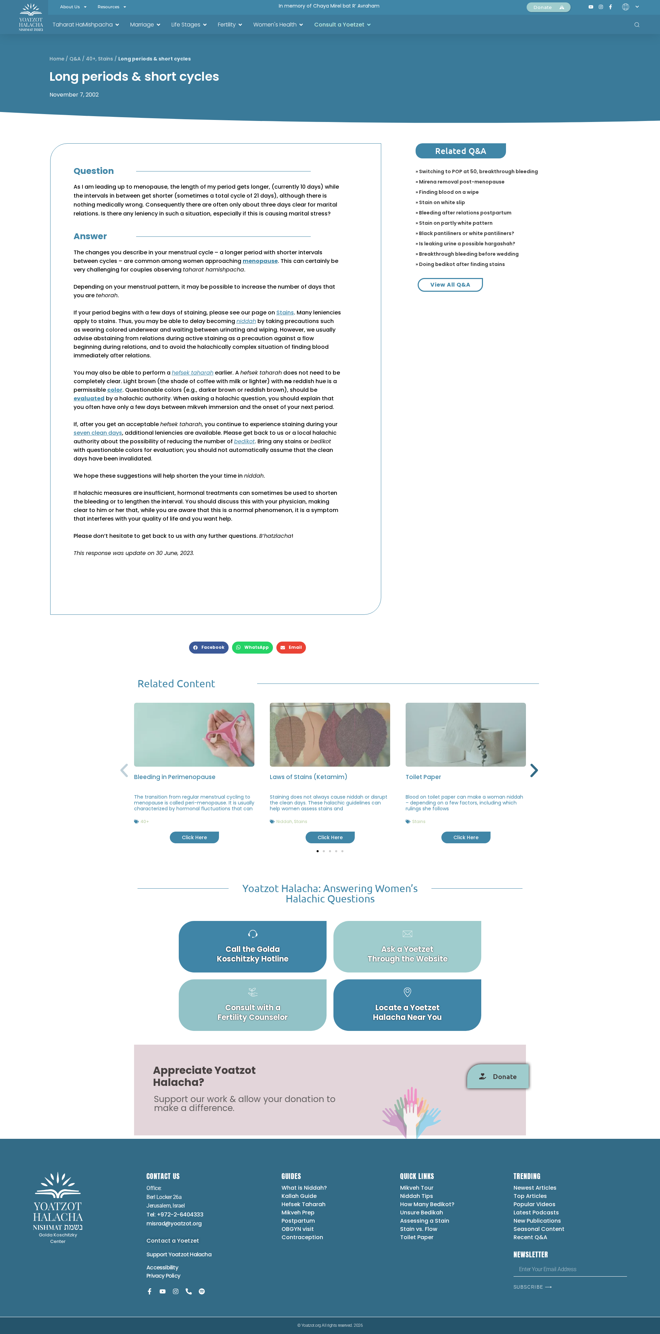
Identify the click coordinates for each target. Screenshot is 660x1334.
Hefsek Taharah (304, 1204)
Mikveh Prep (298, 1212)
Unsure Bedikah (421, 1212)
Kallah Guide (299, 1196)
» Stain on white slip (440, 202)
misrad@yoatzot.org (174, 1223)
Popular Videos (535, 1204)
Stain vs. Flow (419, 1229)
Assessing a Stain (424, 1221)
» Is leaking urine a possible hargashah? (465, 243)
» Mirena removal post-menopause (460, 181)
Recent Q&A (530, 1237)
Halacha (200, 1254)
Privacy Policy (163, 1276)
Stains (105, 58)
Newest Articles (535, 1188)
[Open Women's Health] (301, 25)
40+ (91, 58)
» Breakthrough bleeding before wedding (467, 254)
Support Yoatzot (168, 1254)
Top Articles (530, 1196)
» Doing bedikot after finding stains (460, 264)
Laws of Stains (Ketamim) (309, 777)
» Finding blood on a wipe (447, 192)
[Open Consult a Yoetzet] (369, 25)
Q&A (75, 58)
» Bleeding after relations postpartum (464, 212)
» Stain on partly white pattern (454, 223)
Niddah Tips (416, 1196)
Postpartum (298, 1221)
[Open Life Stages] (205, 25)
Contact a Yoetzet (172, 1241)
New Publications (537, 1221)
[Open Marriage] (158, 25)
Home (57, 58)
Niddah (284, 821)
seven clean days (98, 433)
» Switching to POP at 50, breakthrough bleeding (477, 171)
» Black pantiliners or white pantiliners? (465, 233)
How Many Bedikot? (427, 1204)
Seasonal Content (539, 1229)
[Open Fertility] (240, 25)
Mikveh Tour (416, 1188)
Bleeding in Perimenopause (175, 777)
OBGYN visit (298, 1229)
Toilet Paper (423, 777)
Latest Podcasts (536, 1212)
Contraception (302, 1237)
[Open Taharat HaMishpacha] (117, 25)
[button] (209, 648)
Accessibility (162, 1267)
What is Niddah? (304, 1188)
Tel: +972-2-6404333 (174, 1215)
